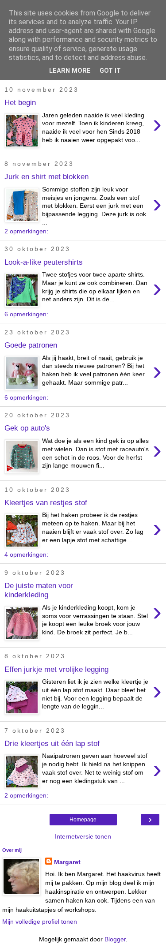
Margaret (67, 862)
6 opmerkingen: (26, 314)
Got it (110, 71)
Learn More (70, 71)
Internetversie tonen (83, 836)
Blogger (115, 939)
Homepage (83, 820)
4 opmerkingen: (26, 554)
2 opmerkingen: (26, 231)
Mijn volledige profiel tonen (39, 921)
